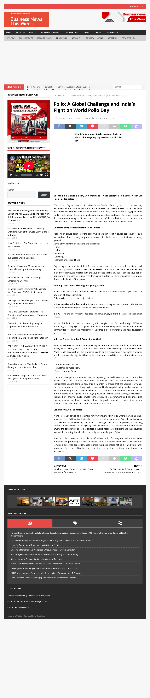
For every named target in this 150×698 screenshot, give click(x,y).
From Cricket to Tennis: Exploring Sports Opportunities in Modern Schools (43, 577)
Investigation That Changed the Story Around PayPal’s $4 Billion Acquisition (44, 568)
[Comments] (120, 523)
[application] (28, 166)
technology (71, 32)
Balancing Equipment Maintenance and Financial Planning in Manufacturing (44, 554)
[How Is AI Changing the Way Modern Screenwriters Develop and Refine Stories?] (36, 501)
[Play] (11, 174)
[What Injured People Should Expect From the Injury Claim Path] (49, 501)
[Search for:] (128, 86)
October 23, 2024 (65, 118)
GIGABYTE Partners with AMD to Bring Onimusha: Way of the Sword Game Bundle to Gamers (28, 231)
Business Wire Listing (94, 38)
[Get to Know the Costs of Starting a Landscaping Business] (23, 501)
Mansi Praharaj (83, 118)
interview (10, 38)
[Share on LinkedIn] (81, 126)
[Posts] (30, 523)
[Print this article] (114, 126)
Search (10, 189)
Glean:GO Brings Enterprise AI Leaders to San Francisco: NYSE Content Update (45, 563)
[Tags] (75, 523)
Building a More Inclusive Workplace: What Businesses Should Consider (43, 549)
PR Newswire (61, 38)
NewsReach (112, 32)
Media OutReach (44, 38)
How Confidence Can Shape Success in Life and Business (36, 545)
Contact (98, 32)
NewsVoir (76, 38)
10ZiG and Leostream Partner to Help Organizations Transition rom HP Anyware (46, 573)
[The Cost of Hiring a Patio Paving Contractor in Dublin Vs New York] (126, 501)
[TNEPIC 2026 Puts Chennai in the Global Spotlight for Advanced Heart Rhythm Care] (62, 501)
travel (85, 32)
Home (8, 32)
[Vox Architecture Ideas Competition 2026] (87, 501)
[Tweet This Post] (70, 126)
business (20, 32)
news (31, 32)
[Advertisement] (75, 62)
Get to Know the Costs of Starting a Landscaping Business (36, 559)
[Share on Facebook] (59, 126)
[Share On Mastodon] (136, 126)
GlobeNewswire (26, 38)
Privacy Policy (128, 38)
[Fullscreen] (46, 174)
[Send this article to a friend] (103, 126)
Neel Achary (13, 183)
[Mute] (41, 174)
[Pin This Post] (92, 126)
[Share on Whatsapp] (125, 126)
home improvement (51, 32)
